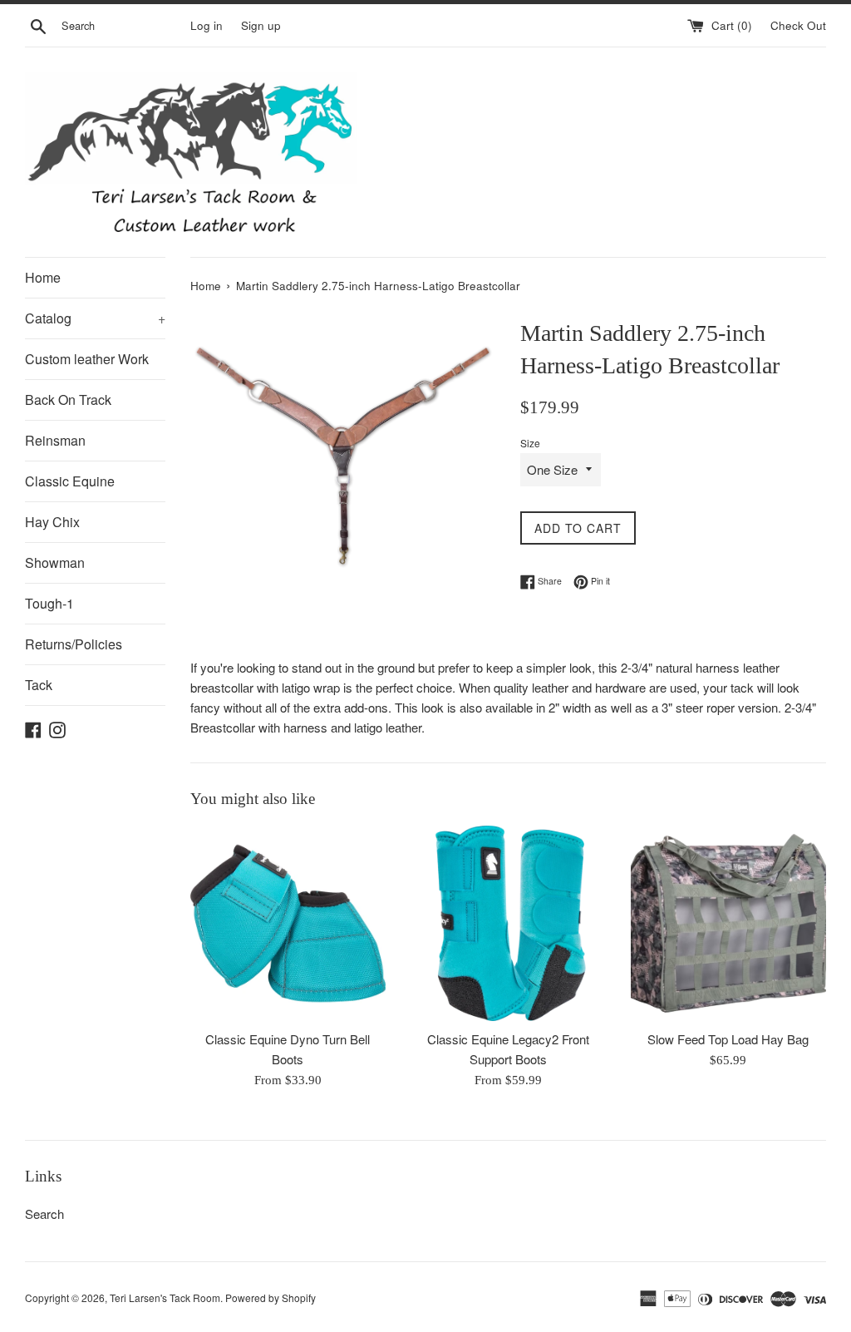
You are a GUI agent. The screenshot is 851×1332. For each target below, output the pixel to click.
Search (44, 1213)
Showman (55, 562)
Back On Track (68, 399)
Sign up (261, 25)
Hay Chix (52, 521)
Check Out (798, 25)
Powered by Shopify (270, 1297)
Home (43, 277)
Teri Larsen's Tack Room (165, 1297)
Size (530, 443)
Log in (206, 25)
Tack (38, 684)
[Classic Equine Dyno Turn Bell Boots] (288, 923)
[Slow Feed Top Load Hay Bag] (728, 923)
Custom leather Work (87, 358)
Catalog (95, 318)
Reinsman (55, 440)
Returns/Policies (73, 644)
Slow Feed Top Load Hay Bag (728, 1039)
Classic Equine (70, 481)
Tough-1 (49, 603)
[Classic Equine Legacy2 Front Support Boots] (508, 923)
